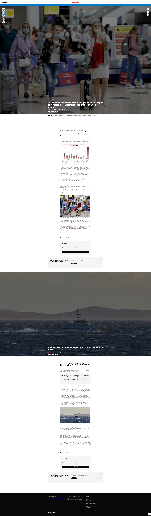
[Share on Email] (55, 111)
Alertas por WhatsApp (52, 496)
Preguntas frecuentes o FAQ (91, 503)
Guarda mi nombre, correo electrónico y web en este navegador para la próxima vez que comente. (75, 464)
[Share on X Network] (50, 111)
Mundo (59, 109)
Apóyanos (88, 499)
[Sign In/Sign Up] (148, 9)
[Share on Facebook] (49, 111)
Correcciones (88, 506)
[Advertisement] (75, 121)
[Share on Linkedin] (53, 111)
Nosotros (87, 496)
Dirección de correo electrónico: (76, 260)
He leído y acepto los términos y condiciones (79, 265)
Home (49, 115)
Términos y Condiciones (90, 500)
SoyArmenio (68, 226)
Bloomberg (67, 189)
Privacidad (88, 502)
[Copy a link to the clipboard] (56, 111)
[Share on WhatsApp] (52, 111)
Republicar (88, 507)
